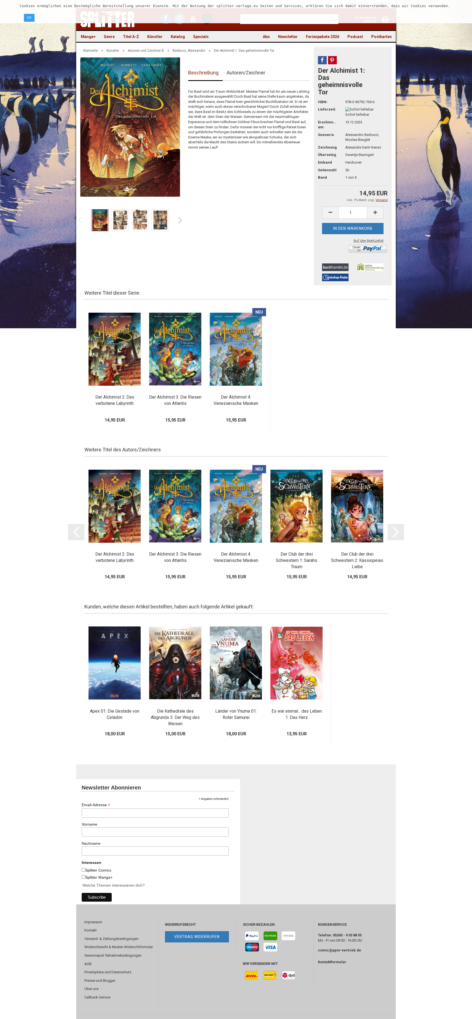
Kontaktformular (332, 962)
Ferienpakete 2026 (322, 36)
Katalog (178, 36)
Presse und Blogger (99, 981)
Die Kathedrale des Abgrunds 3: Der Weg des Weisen (175, 717)
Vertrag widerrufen (197, 936)
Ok (29, 18)
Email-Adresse (96, 805)
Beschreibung (203, 73)
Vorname (89, 824)
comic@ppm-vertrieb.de (339, 950)
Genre (109, 36)
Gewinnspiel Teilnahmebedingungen (112, 955)
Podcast (355, 36)
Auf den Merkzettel (368, 241)
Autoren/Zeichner (246, 73)
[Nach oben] (457, 1010)
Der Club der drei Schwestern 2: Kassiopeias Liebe (357, 560)
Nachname (91, 843)
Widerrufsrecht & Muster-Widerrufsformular (118, 947)
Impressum (93, 922)
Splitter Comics (98, 870)
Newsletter (288, 36)
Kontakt (90, 930)
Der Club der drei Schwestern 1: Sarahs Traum (296, 560)
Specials (201, 36)
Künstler (155, 36)
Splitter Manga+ (99, 877)
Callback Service (97, 997)
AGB (88, 964)
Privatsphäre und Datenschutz (107, 972)
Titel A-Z (131, 36)
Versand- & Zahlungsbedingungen (111, 939)
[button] (322, 60)
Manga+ (88, 36)
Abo (266, 36)
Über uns (91, 989)
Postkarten (381, 36)
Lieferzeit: (327, 109)
